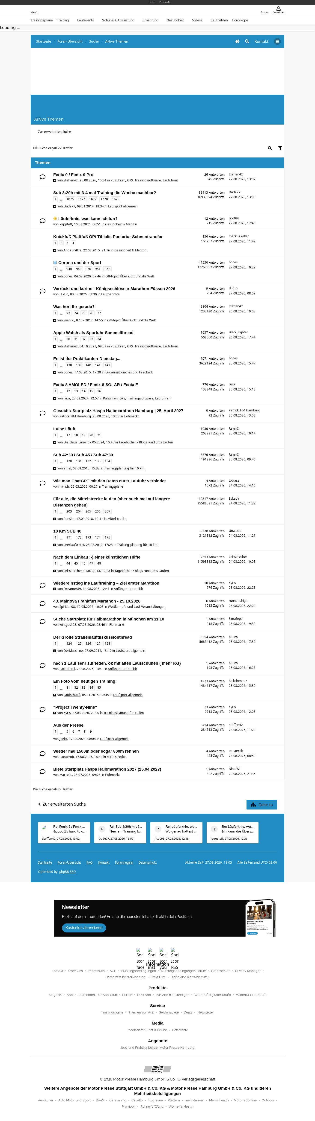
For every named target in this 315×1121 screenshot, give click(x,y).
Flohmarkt (131, 416)
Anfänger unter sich (128, 589)
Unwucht (235, 531)
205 (88, 511)
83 (84, 687)
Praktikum (158, 977)
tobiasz (234, 480)
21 (99, 435)
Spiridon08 (67, 607)
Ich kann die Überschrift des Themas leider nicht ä (238, 831)
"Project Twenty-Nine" (75, 707)
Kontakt (57, 971)
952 (107, 269)
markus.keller (239, 236)
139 (79, 365)
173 (88, 537)
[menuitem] (104, 862)
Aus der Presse (68, 725)
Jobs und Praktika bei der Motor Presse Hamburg (157, 1047)
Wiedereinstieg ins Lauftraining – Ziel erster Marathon (106, 583)
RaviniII (234, 428)
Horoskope (240, 20)
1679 (115, 199)
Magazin (55, 995)
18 (76, 435)
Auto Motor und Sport (74, 1100)
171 (69, 537)
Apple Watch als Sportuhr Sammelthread (93, 332)
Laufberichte (110, 294)
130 (69, 461)
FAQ (89, 862)
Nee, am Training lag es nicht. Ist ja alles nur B (126, 831)
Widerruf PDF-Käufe (251, 995)
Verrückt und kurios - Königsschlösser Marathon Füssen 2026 (114, 288)
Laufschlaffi (72, 695)
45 (76, 563)
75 (84, 313)
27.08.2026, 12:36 (236, 839)
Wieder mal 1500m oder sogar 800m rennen (96, 751)
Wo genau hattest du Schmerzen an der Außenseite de (182, 831)
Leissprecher (73, 571)
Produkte (164, 2)
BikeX (100, 1100)
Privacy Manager (248, 971)
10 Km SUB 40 (67, 531)
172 (79, 537)
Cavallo (137, 1100)
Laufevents (85, 20)
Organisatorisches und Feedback (129, 372)
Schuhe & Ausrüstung (118, 20)
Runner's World (151, 1106)
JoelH (63, 739)
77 (99, 313)
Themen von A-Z (141, 1012)
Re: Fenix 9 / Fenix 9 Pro (69, 826)
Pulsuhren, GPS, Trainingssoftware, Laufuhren (144, 180)
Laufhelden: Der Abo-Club (97, 995)
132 (88, 461)
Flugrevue (155, 1100)
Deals (188, 1012)
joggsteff (65, 224)
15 (91, 391)
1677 (93, 199)
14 (84, 391)
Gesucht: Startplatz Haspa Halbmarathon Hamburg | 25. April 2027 (118, 410)
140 (88, 365)
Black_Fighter (238, 332)
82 (76, 687)
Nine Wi (234, 769)
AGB (113, 971)
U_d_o (63, 294)
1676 (81, 199)
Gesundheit (175, 20)
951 (98, 269)
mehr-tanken (194, 1100)
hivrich (64, 486)
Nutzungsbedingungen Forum (183, 971)
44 (68, 563)
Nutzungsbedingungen (138, 971)
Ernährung (150, 20)
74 (76, 313)
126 (88, 643)
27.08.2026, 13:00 (121, 839)
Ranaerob (66, 757)
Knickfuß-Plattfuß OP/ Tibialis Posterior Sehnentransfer (108, 236)
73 (68, 313)
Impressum (96, 971)
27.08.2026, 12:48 (177, 839)
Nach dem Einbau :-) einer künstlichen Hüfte (96, 557)
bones (68, 276)
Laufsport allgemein (122, 206)
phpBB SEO (67, 872)
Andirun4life (72, 250)
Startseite (45, 862)
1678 (104, 199)
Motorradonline (245, 1100)
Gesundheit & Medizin (121, 224)
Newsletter (205, 1012)
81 (68, 687)
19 (84, 435)
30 (68, 339)
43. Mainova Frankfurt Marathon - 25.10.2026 (96, 601)
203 (69, 511)
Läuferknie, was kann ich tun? (88, 218)
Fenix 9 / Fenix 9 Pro (73, 174)
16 (99, 391)
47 (91, 563)
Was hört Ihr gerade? (74, 306)
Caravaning (117, 1100)
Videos (197, 20)
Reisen (127, 995)
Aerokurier (45, 1100)
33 (91, 339)
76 (91, 313)
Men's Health (219, 1100)
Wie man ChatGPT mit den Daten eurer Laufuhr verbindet (109, 481)
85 (99, 687)
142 (107, 365)
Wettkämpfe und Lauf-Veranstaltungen (136, 607)
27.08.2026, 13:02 (68, 839)
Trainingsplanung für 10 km (124, 468)
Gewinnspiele (169, 1012)
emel (67, 468)
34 (99, 339)
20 (91, 435)
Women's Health (181, 1106)
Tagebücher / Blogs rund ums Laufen (146, 442)
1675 (70, 199)
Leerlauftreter (74, 545)
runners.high (238, 601)
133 (98, 461)
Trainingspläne (42, 20)
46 (84, 563)
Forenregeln (124, 862)
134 (107, 461)
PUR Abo (144, 995)
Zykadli (234, 498)
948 (69, 269)
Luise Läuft (64, 429)
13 (76, 391)
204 (79, 511)
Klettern (174, 1100)
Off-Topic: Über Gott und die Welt (129, 276)
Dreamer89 (72, 589)
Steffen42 (71, 180)
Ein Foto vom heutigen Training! (85, 681)
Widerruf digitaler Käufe (212, 995)
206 (98, 511)
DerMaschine (73, 651)
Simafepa (236, 619)
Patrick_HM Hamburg (75, 416)
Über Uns (75, 971)
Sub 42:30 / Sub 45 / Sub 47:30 (83, 455)
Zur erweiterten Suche (54, 132)
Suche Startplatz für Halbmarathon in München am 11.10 (108, 619)
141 (98, 365)
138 (69, 365)
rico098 (234, 218)
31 (76, 339)
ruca (67, 398)
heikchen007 (238, 681)
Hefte (152, 2)
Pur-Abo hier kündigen (172, 995)
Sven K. (69, 320)
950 (88, 269)
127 (98, 643)
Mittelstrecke (116, 519)
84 (91, 687)
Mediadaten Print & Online (147, 1030)
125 (79, 643)
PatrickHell (67, 669)
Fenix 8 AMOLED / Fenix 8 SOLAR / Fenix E (95, 384)
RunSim (69, 519)
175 (107, 537)
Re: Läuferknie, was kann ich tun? (182, 826)
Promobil (128, 1106)
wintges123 (67, 625)
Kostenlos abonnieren (83, 928)
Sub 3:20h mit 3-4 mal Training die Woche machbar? (104, 192)
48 (99, 563)
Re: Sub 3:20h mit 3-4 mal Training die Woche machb (126, 826)
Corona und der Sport (79, 262)
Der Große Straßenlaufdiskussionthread (92, 637)
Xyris (232, 583)
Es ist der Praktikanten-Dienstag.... (87, 358)
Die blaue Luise (75, 442)
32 (84, 339)
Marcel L (65, 775)
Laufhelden (219, 20)
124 (69, 643)
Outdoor (268, 1100)
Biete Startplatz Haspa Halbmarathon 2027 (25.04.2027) (107, 769)
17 (68, 435)
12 (68, 391)
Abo (70, 995)
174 (98, 537)
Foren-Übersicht (69, 862)
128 (107, 643)
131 (79, 461)
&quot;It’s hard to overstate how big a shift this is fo (69, 831)
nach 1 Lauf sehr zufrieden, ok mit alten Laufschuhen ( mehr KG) (117, 663)
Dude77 (69, 206)
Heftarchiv (179, 1030)
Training (63, 20)
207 (107, 511)
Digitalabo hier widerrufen (190, 977)
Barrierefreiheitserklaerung (126, 977)
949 (79, 269)
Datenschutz (148, 862)
